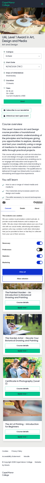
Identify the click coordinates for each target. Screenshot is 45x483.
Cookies (5, 451)
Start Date (10, 62)
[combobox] (22, 56)
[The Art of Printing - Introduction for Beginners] (22, 410)
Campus (9, 52)
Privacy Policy (17, 451)
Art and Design (10, 44)
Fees (8, 88)
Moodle (27, 456)
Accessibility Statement (11, 456)
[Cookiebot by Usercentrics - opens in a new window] (33, 202)
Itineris (6, 465)
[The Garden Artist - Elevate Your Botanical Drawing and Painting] (22, 324)
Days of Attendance (14, 73)
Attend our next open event (17, 116)
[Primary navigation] (42, 4)
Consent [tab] (8, 208)
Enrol (22, 101)
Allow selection (22, 278)
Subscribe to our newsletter (17, 110)
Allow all (22, 272)
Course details (22, 302)
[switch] (40, 249)
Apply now (22, 307)
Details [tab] (22, 208)
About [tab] (37, 208)
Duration (10, 80)
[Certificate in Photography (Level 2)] (22, 367)
